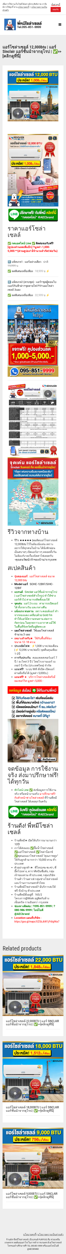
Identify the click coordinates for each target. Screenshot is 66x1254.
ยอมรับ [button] (56, 9)
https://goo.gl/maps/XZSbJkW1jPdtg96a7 (36, 921)
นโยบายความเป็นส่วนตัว (50, 1234)
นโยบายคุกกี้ (29, 1234)
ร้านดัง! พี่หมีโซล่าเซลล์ (30, 828)
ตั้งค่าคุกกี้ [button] (55, 4)
